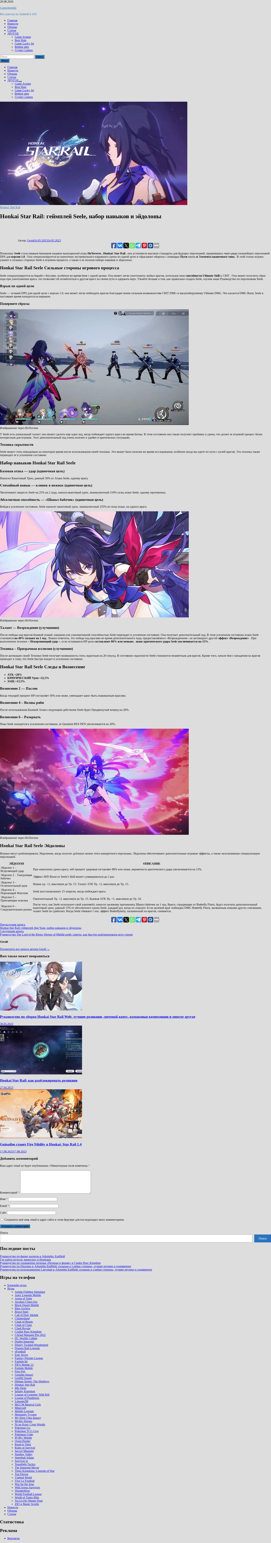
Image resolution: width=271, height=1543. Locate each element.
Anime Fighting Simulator (30, 1291)
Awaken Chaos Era (26, 1301)
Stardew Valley (23, 1454)
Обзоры (12, 27)
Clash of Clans (23, 1325)
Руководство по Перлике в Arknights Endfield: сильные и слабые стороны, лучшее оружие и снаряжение (65, 1266)
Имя (4, 1199)
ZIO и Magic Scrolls (27, 1504)
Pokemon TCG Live (27, 1431)
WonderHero (22, 1490)
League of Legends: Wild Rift (32, 1394)
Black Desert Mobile (27, 1305)
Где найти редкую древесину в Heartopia (25, 1259)
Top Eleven (21, 1474)
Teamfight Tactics (25, 1464)
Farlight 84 (21, 1361)
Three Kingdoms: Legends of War (35, 1470)
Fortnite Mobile (24, 1368)
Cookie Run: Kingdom (28, 1331)
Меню (4, 60)
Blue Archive (22, 1308)
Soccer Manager (24, 1451)
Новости (12, 23)
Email (4, 1205)
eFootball (20, 1351)
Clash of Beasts (24, 1321)
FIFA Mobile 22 (24, 1364)
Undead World (23, 1477)
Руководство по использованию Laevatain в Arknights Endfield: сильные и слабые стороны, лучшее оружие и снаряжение (76, 1269)
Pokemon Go (22, 1427)
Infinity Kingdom (25, 1391)
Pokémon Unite (24, 1434)
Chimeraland (22, 1318)
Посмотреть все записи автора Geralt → (25, 949)
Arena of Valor (23, 1298)
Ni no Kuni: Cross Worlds (30, 1424)
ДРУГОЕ (13, 33)
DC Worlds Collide (26, 1338)
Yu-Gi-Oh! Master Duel (29, 1500)
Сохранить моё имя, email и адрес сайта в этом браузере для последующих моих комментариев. (64, 1219)
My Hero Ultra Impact (28, 1417)
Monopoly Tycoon (26, 1414)
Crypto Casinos (24, 50)
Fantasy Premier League (29, 1358)
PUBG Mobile (23, 1437)
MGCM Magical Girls (28, 1404)
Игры (10, 1288)
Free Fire (20, 1371)
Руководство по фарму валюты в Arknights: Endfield (32, 1256)
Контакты (13, 1538)
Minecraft (20, 1407)
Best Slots (20, 40)
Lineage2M (21, 1401)
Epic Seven (21, 1354)
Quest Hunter (22, 1441)
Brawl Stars (21, 1311)
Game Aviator (23, 36)
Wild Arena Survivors (27, 1487)
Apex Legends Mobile (28, 1295)
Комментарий (10, 1192)
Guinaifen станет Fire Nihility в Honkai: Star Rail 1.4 (41, 1144)
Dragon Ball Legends (27, 1348)
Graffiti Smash (23, 1378)
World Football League (28, 1494)
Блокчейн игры (17, 1285)
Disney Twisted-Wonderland (31, 1344)
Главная (12, 20)
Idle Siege (20, 1388)
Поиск (4, 1232)
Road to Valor (23, 1444)
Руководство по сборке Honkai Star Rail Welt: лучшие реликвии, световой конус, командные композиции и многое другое (97, 1017)
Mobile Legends (24, 1411)
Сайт (3, 1212)
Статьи (11, 30)
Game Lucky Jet (24, 43)
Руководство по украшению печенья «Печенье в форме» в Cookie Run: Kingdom (50, 1262)
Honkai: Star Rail (10, 207)
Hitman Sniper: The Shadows (32, 1381)
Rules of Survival (25, 1447)
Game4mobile (8, 7)
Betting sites (22, 46)
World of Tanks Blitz (27, 1497)
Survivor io (21, 1461)
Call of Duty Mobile (26, 1315)
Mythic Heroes (23, 1421)
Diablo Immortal (24, 1341)
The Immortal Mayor (27, 1467)
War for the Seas (24, 1484)
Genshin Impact (24, 1374)
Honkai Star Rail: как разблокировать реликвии (38, 1080)
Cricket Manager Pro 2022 (30, 1335)
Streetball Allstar (24, 1457)
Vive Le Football (24, 1480)
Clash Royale (22, 1328)
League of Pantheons (27, 1398)
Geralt (30, 240)
